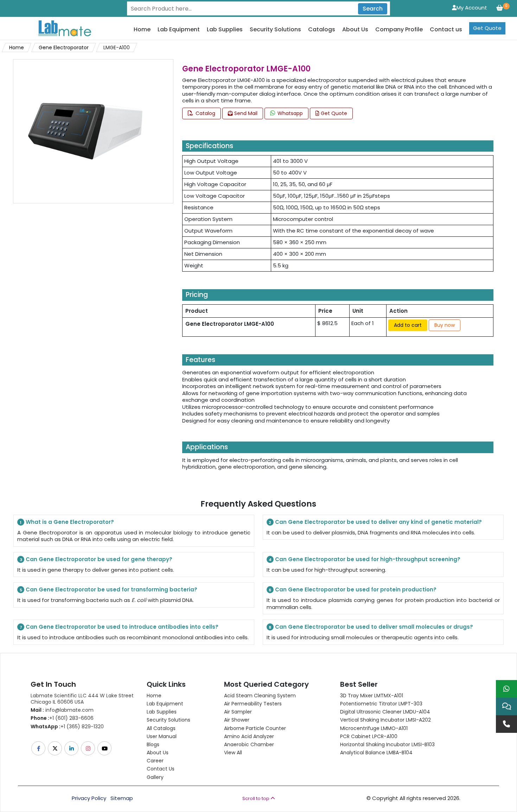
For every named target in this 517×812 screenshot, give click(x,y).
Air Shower (236, 720)
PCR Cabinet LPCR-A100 (368, 736)
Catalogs (321, 29)
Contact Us (160, 769)
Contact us (446, 29)
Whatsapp (289, 113)
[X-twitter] (55, 748)
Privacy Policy (89, 798)
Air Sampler (238, 712)
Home (142, 29)
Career (155, 760)
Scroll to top (256, 798)
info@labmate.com (62, 709)
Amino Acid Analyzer (249, 736)
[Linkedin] (72, 748)
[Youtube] (105, 748)
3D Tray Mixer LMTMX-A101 (371, 695)
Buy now (444, 325)
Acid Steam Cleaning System (260, 695)
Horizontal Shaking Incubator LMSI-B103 (387, 744)
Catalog (204, 113)
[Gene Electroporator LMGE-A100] (85, 130)
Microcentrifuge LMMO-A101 (374, 728)
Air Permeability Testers (253, 703)
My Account (472, 7)
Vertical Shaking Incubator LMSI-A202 (385, 720)
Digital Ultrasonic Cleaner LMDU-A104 (385, 712)
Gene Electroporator (64, 47)
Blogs (153, 744)
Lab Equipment (179, 29)
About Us (355, 29)
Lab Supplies (225, 29)
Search (373, 9)
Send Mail (245, 113)
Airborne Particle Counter (255, 728)
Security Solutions (275, 29)
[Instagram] (88, 748)
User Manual (162, 736)
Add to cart (408, 325)
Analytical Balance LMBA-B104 (376, 752)
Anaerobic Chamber (249, 744)
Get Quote (487, 28)
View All (233, 752)
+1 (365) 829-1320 (67, 726)
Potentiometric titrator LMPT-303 (381, 703)
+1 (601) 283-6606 (62, 718)
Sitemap (121, 798)
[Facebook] (39, 748)
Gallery (155, 777)
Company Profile (399, 29)
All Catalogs (161, 728)
